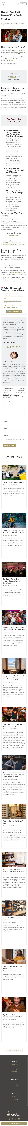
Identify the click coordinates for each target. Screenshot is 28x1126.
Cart (16, 1083)
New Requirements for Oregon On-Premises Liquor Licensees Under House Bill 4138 (13, 775)
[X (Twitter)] (16, 1119)
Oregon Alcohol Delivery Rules (13, 482)
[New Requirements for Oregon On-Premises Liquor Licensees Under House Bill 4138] (14, 762)
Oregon (16, 1099)
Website (6, 435)
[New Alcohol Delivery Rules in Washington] (14, 956)
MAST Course (7, 243)
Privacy (16, 1066)
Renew (13, 77)
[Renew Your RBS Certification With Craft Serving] (14, 714)
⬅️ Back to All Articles (14, 311)
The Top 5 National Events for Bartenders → (20, 390)
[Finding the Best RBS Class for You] (14, 811)
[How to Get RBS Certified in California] (14, 908)
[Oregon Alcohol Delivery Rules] (14, 472)
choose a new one (17, 272)
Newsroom (15, 1064)
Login (16, 1085)
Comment (7, 402)
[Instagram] (12, 1119)
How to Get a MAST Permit (11, 293)
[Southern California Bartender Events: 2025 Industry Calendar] (14, 617)
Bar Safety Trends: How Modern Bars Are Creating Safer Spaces (12, 581)
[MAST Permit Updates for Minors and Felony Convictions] (14, 859)
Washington (22, 23)
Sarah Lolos (6, 23)
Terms (16, 1069)
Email (5, 428)
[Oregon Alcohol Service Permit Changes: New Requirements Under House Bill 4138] (14, 666)
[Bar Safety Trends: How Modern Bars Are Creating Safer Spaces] (14, 569)
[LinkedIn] (19, 1119)
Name (6, 421)
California (15, 1097)
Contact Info (14, 1071)
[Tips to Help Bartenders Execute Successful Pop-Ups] (14, 1004)
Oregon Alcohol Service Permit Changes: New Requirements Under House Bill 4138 (13, 678)
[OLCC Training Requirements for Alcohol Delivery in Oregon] (14, 520)
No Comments (5, 25)
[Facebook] (9, 1119)
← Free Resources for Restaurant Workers (8, 390)
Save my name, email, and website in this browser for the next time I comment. (14, 440)
